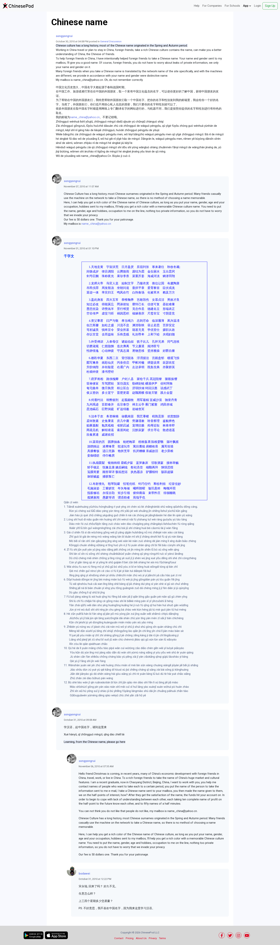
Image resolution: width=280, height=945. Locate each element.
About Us (141, 938)
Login (257, 5)
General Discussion (111, 41)
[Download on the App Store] (56, 935)
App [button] (246, 5)
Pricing (130, 938)
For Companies (212, 5)
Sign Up (270, 6)
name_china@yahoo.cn (85, 117)
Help (196, 5)
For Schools (232, 5)
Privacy (153, 938)
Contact (118, 938)
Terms (162, 938)
